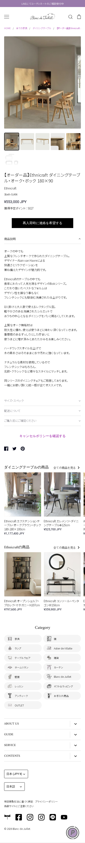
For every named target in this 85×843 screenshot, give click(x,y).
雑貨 (56, 658)
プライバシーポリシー (46, 801)
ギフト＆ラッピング (63, 686)
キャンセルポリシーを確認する (42, 436)
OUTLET (19, 705)
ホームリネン (21, 667)
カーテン (58, 667)
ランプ (18, 648)
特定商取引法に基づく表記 (18, 801)
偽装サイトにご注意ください (19, 806)
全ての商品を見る (64, 468)
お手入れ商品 (61, 696)
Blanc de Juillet (62, 676)
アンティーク (21, 696)
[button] (42, 239)
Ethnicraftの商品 (17, 547)
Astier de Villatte (63, 648)
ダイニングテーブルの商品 (26, 467)
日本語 (10, 786)
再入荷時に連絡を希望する (42, 223)
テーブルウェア (22, 658)
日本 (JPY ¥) (14, 774)
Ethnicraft (10, 188)
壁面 (17, 677)
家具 (17, 639)
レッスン (19, 686)
